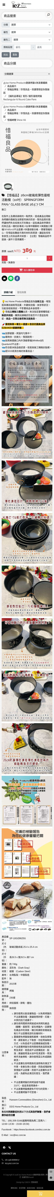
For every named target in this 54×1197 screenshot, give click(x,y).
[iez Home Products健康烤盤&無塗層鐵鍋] (21, 4)
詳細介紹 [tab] (8, 292)
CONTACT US (9, 1153)
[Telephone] (9, 1147)
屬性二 (6, 39)
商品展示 (11, 86)
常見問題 (22, 1188)
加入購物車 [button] (29, 270)
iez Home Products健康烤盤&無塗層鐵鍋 (26, 83)
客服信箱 (40, 1188)
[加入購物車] (40, 1193)
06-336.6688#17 (12, 1160)
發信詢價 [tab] (21, 292)
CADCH (27, 1182)
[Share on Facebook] (17, 278)
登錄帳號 (34, 1182)
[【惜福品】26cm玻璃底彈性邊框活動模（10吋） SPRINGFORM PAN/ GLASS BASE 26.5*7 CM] (27, 150)
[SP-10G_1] (8, 186)
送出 (5, 54)
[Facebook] (4, 1147)
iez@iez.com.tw (12, 1163)
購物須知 (14, 1188)
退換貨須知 (31, 1188)
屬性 (5, 32)
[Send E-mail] (4, 278)
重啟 (15, 54)
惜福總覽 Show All (16, 120)
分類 (5, 24)
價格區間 (7, 47)
